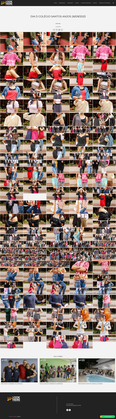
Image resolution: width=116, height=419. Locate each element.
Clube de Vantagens (86, 2)
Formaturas (62, 2)
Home (55, 2)
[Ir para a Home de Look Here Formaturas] (6, 3)
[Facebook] (70, 410)
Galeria (77, 2)
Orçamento (70, 2)
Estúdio (95, 2)
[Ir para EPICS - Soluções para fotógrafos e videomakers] (14, 416)
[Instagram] (67, 410)
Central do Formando (105, 2)
